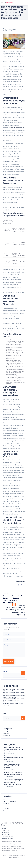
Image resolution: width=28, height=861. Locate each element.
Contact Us (5, 832)
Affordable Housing (8, 731)
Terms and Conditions (8, 836)
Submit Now (8, 661)
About (4, 828)
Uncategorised (6, 733)
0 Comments (8, 30)
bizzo (4, 799)
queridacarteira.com (17, 128)
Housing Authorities (7, 838)
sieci (3, 810)
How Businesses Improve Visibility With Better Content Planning (14, 690)
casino (6, 802)
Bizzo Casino (9, 801)
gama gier (4, 806)
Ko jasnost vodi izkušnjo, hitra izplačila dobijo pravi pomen (13, 773)
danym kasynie (6, 805)
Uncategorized (6, 735)
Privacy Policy (6, 834)
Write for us (5, 830)
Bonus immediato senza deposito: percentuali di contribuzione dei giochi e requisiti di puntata (13, 703)
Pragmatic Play (6, 808)
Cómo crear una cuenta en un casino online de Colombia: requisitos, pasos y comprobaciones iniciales (13, 781)
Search (5, 671)
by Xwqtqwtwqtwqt (10, 29)
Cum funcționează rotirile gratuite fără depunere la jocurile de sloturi (13, 699)
